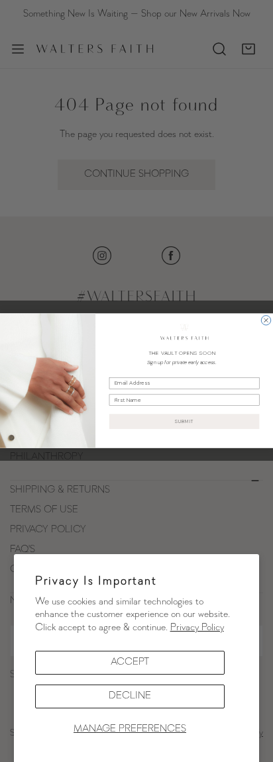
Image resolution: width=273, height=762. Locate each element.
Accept (130, 662)
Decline (130, 696)
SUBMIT (184, 421)
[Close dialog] (265, 320)
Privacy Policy (197, 628)
